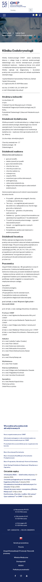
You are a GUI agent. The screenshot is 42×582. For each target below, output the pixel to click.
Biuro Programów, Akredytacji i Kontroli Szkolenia (21, 461)
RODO (21, 565)
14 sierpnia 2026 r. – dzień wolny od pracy (19, 475)
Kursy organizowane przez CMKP (15, 434)
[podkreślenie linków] (39, 15)
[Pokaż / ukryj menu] (4, 15)
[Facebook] (15, 576)
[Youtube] (26, 576)
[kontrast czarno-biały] (33, 15)
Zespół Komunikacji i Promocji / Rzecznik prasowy (18, 552)
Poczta (21, 547)
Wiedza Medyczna (21, 557)
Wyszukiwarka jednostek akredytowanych (16, 427)
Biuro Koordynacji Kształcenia (14, 452)
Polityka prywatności (21, 569)
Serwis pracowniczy (21, 543)
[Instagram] (21, 576)
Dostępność (21, 561)
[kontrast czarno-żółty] (36, 15)
